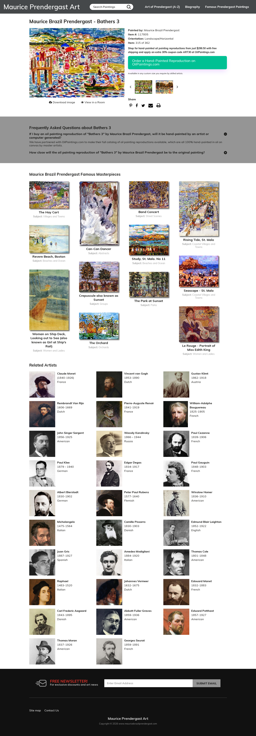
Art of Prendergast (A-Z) (162, 7)
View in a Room (95, 102)
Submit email (206, 683)
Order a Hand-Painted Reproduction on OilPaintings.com (163, 62)
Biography (192, 7)
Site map (35, 710)
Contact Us (51, 710)
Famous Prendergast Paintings (227, 7)
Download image (64, 102)
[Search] (128, 7)
